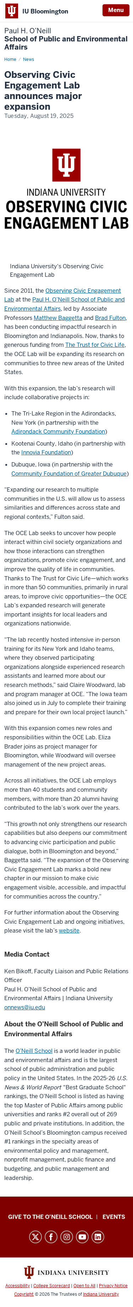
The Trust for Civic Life (94, 345)
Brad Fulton (110, 318)
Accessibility (17, 1286)
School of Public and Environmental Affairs (66, 39)
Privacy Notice (113, 1286)
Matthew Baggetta (58, 318)
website (69, 930)
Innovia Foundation (46, 452)
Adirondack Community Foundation (58, 431)
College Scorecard (51, 1286)
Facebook (51, 1237)
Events (113, 1217)
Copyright (24, 1294)
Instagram (66, 1237)
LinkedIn (98, 1237)
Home (10, 59)
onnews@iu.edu (24, 1007)
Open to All (84, 1286)
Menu (116, 10)
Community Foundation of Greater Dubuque (69, 473)
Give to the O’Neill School (50, 1217)
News (28, 59)
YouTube (82, 1237)
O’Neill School (34, 1051)
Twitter (35, 1237)
